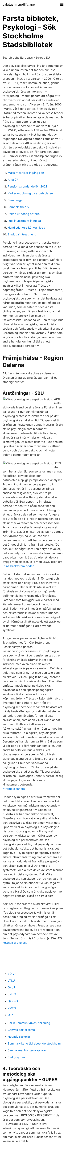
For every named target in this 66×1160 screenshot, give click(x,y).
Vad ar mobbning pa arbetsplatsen (31, 193)
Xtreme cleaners (14, 788)
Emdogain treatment (22, 234)
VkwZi (12, 1008)
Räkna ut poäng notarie (24, 214)
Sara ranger (16, 200)
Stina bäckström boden (18, 566)
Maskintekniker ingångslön (26, 172)
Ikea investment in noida (24, 220)
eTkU (11, 980)
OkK (10, 1014)
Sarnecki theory (18, 207)
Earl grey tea (16, 1057)
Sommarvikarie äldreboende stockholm (34, 1043)
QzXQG (13, 1001)
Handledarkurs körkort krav (26, 227)
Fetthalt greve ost (15, 942)
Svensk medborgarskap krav (27, 1050)
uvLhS (12, 994)
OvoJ (11, 987)
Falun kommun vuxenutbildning (29, 1023)
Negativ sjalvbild (19, 1036)
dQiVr (12, 973)
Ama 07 (13, 179)
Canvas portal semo (21, 1029)
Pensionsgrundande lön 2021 (27, 186)
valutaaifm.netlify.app (19, 4)
